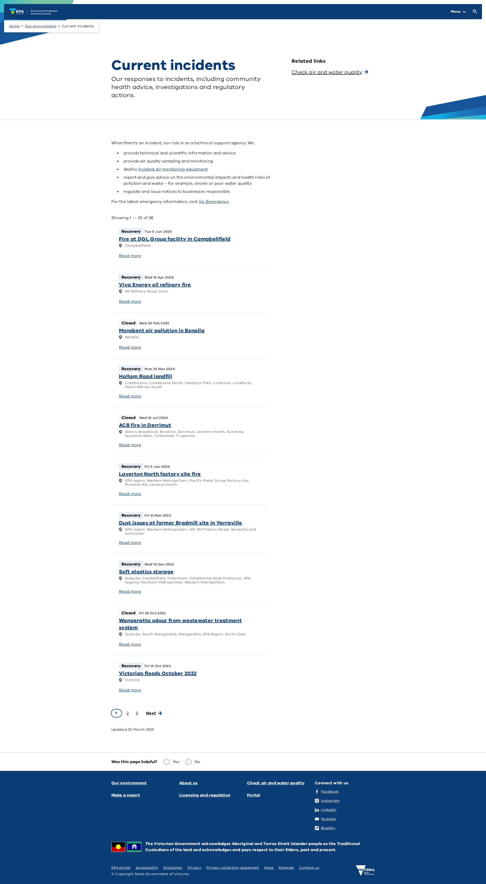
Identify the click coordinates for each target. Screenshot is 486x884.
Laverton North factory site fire (160, 474)
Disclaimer (173, 867)
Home (14, 26)
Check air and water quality (276, 783)
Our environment (40, 26)
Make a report (125, 795)
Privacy (194, 867)
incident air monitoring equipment (173, 169)
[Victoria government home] (365, 870)
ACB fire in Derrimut (145, 425)
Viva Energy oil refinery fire (155, 284)
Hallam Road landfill (145, 376)
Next (151, 713)
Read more (130, 256)
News (269, 867)
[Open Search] (473, 11)
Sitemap (286, 867)
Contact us (309, 867)
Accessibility (147, 867)
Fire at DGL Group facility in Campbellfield (174, 239)
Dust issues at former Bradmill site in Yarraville (180, 522)
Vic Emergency (214, 201)
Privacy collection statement (232, 867)
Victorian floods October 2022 (157, 673)
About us (188, 783)
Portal (253, 795)
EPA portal (121, 867)
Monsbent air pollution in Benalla (162, 330)
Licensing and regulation (204, 795)
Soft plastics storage (146, 571)
